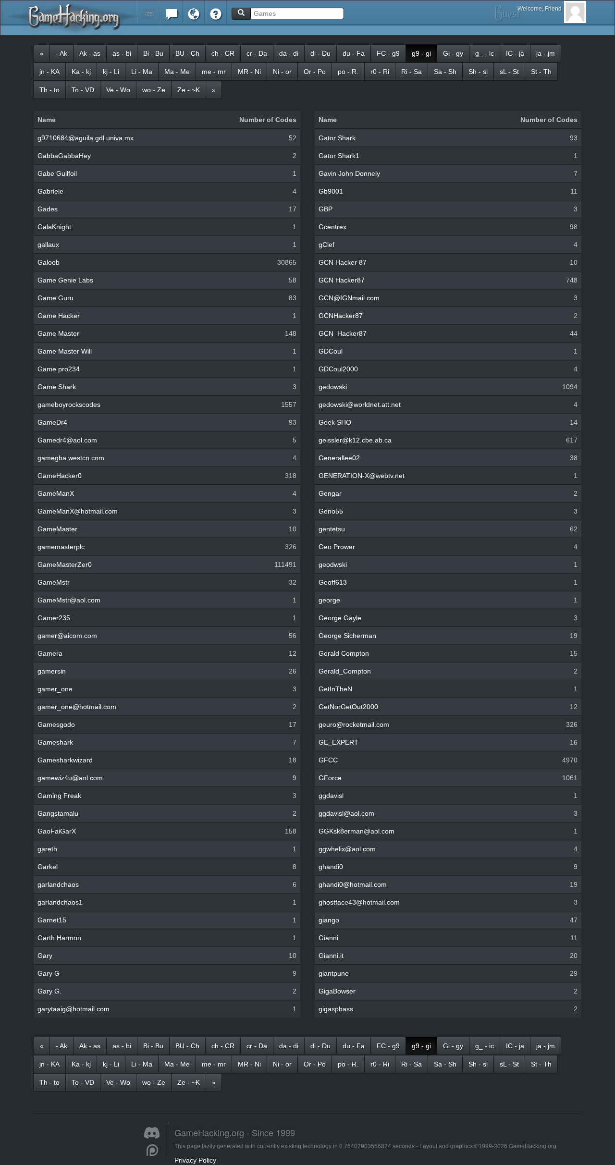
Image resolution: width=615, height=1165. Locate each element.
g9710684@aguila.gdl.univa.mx (85, 138)
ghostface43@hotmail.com (359, 902)
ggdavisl (331, 795)
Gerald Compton (344, 653)
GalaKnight (54, 227)
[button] (148, 11)
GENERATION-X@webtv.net (362, 475)
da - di (288, 53)
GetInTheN (335, 689)
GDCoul (331, 351)
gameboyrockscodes (68, 404)
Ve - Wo (118, 90)
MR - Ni (249, 71)
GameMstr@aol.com (68, 600)
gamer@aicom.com (67, 635)
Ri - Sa (411, 71)
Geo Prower (337, 547)
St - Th (541, 71)
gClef (326, 244)
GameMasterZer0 (64, 564)
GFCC (328, 760)
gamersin (51, 671)
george (329, 600)
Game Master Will (64, 351)
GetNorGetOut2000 (348, 707)
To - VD (83, 90)
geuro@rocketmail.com (354, 724)
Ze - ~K (188, 90)
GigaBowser (337, 991)
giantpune (334, 973)
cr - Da (256, 53)
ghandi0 (331, 867)
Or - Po (315, 71)
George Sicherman (347, 635)
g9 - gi (421, 53)
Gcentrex (332, 227)
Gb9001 (331, 191)
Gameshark (55, 742)
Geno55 (331, 511)
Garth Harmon (59, 938)
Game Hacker (58, 315)
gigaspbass (336, 1009)
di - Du (320, 53)
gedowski (333, 387)
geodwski (333, 564)
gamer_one (55, 689)
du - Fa (354, 53)
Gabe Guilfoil (57, 173)
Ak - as (89, 53)
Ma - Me (177, 71)
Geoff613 (333, 582)
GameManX (55, 493)
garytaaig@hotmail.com (73, 1009)
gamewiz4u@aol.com (70, 778)
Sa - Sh (445, 71)
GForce (330, 778)
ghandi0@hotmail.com (353, 884)
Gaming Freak (59, 795)
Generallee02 (339, 458)
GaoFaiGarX (56, 831)
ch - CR (222, 53)
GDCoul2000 (338, 369)
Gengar (330, 493)
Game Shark (56, 387)
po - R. (348, 71)
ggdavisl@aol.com (346, 813)
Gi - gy (453, 53)
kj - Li (111, 71)
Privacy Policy (195, 1160)
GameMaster (57, 529)
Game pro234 (58, 369)
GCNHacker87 (341, 315)
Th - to (49, 90)
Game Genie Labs (65, 280)
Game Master (58, 333)
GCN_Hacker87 (343, 333)
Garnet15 (51, 920)
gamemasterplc (61, 547)
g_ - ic (484, 53)
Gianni (328, 938)
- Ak (61, 53)
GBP (325, 209)
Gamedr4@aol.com (67, 440)
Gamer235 (53, 618)
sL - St (509, 71)
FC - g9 (388, 53)
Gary (44, 955)
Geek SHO (335, 422)
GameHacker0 (59, 475)
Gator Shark (337, 138)
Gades (47, 209)
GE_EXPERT (338, 742)
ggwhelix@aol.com (347, 849)
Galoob (48, 262)
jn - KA (49, 71)
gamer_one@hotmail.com (76, 707)
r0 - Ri (379, 71)
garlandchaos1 (60, 902)
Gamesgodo (56, 724)
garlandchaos (58, 884)
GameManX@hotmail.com (77, 511)
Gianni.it (331, 955)
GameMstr (53, 582)
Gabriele (50, 191)
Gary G (48, 973)
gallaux (48, 244)
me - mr (214, 71)
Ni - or (282, 71)
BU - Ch (187, 53)
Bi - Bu (153, 53)
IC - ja (515, 53)
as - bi (121, 53)
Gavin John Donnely (349, 173)
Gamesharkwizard (65, 760)
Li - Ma (141, 71)
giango (329, 920)
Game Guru (55, 298)
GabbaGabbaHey (64, 155)
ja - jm (545, 53)
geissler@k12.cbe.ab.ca (355, 440)
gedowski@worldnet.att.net (360, 404)
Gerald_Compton (345, 671)
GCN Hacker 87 (343, 262)
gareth (47, 849)
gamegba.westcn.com (70, 458)
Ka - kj (81, 71)
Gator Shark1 (339, 155)
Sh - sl (478, 71)
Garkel (47, 867)
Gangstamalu (57, 813)
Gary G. (49, 991)
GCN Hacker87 (342, 280)
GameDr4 (52, 422)
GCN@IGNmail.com (349, 298)
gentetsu (332, 529)
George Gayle (340, 618)
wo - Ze (153, 90)
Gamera (49, 653)
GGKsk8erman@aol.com (356, 831)
